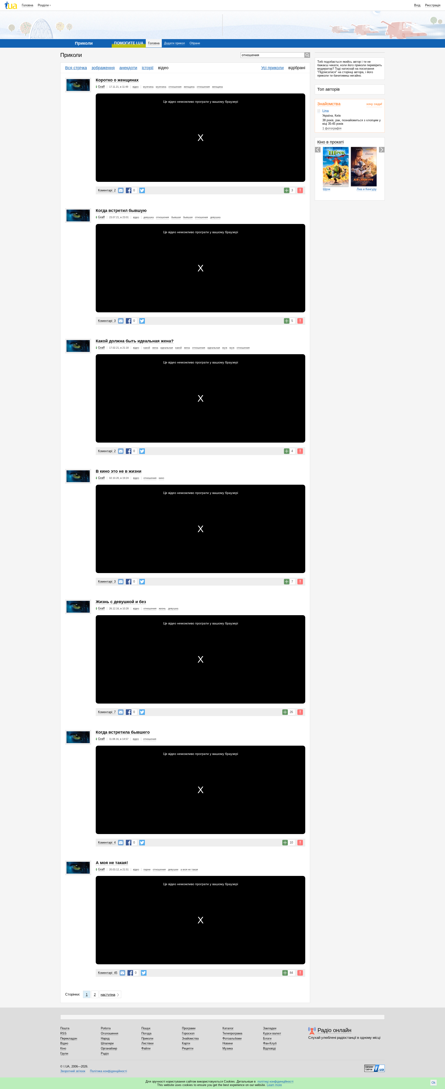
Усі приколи (272, 67)
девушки (173, 869)
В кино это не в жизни (118, 471)
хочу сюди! (374, 104)
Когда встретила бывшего (123, 732)
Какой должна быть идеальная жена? (135, 341)
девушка (148, 217)
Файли (145, 1048)
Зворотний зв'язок (72, 1071)
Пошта (64, 1028)
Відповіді (269, 1048)
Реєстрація (432, 5)
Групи (64, 1053)
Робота (106, 1028)
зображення (103, 67)
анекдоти (128, 67)
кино (161, 478)
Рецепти (187, 1048)
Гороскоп (188, 1033)
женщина (189, 86)
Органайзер (109, 1048)
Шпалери (107, 1043)
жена (155, 347)
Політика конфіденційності (108, 1071)
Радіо (105, 1053)
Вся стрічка (76, 67)
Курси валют (272, 1033)
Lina (325, 111)
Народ (105, 1038)
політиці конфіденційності (275, 1081)
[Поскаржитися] (300, 190)
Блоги (267, 1038)
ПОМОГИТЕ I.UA (128, 43)
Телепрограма (232, 1033)
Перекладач (68, 1038)
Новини (227, 1043)
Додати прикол (174, 43)
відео (163, 67)
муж (224, 347)
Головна (27, 5)
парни (146, 869)
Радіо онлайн (334, 1030)
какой (146, 347)
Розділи (43, 5)
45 (107, 972)
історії (147, 67)
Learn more (274, 1085)
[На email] (121, 190)
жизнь (162, 608)
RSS (63, 1033)
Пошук (145, 1028)
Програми (188, 1028)
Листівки (147, 1043)
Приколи (147, 1038)
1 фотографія (331, 128)
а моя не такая (189, 869)
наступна (108, 994)
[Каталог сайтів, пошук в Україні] (374, 1066)
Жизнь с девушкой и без (121, 601)
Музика (227, 1048)
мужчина (148, 86)
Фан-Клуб (270, 1043)
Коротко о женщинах (117, 80)
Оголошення (109, 1033)
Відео (64, 1043)
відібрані (296, 67)
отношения (174, 86)
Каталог (228, 1028)
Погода (146, 1033)
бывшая (176, 217)
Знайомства (328, 104)
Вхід (417, 5)
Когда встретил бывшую (121, 210)
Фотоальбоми (232, 1038)
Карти (186, 1043)
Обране (195, 43)
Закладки (269, 1028)
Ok (433, 1082)
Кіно (63, 1048)
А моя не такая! (112, 862)
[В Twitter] (142, 190)
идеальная (166, 347)
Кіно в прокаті (330, 142)
